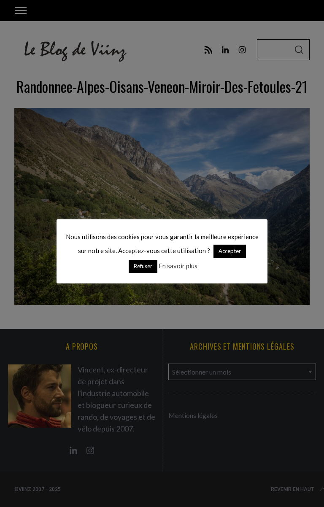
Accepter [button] (230, 251)
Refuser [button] (143, 266)
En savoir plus (178, 266)
